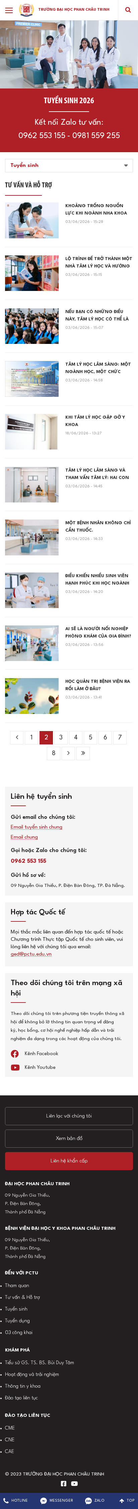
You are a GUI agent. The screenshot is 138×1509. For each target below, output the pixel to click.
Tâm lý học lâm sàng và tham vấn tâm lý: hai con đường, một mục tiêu (97, 475)
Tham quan (17, 1285)
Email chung (24, 837)
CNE (9, 1440)
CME (10, 1428)
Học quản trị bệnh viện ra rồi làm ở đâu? (97, 685)
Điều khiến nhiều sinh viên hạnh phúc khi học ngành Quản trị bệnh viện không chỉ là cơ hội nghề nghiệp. (98, 580)
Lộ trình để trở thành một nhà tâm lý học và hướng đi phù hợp (98, 263)
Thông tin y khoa (23, 1386)
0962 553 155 (41, 136)
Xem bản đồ (69, 1138)
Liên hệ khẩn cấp (69, 1161)
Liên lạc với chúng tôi (69, 1116)
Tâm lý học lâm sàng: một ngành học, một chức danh (98, 369)
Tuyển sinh (16, 1309)
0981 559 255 (96, 136)
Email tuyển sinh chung (36, 827)
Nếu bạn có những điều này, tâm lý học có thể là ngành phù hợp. (97, 316)
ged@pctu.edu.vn (31, 954)
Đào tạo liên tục (21, 1398)
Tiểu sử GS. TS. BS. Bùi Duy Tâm (39, 1363)
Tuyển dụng (17, 1321)
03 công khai (18, 1332)
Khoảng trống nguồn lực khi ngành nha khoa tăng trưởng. (96, 210)
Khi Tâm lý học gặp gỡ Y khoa (95, 421)
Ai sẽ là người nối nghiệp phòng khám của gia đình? (98, 633)
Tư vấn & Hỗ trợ (22, 1297)
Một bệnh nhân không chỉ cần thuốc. (98, 527)
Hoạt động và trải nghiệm (32, 1374)
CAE (9, 1451)
